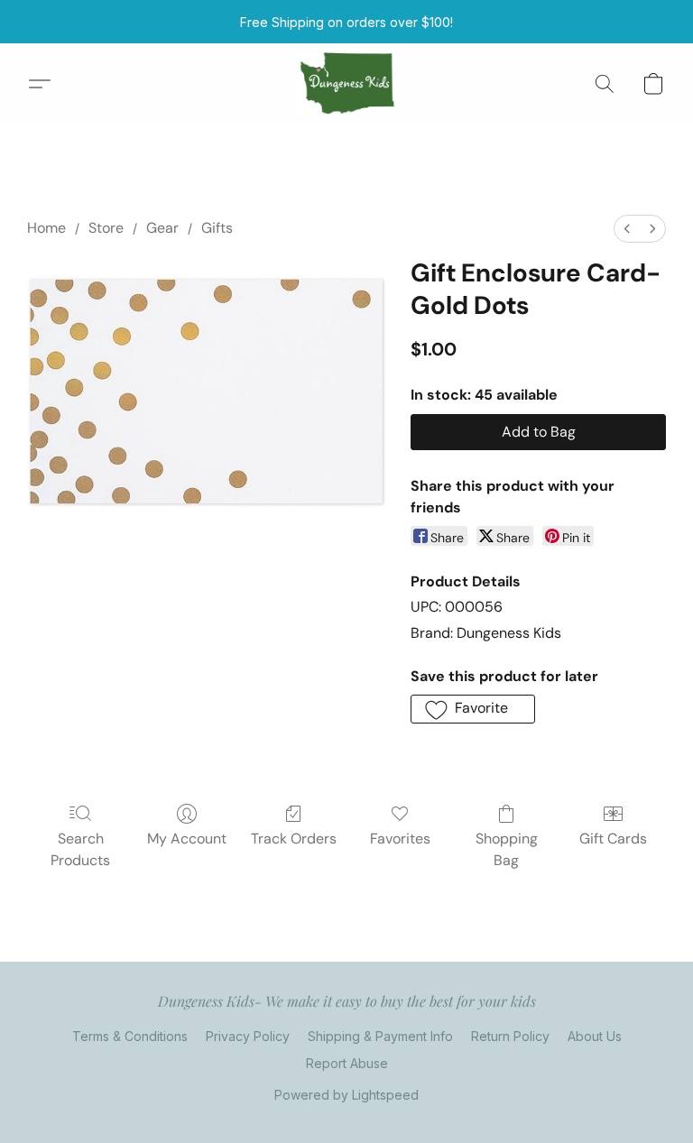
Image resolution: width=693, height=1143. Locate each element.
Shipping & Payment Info (380, 1036)
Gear (162, 227)
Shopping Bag (507, 849)
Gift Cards (613, 838)
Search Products (80, 849)
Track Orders (294, 838)
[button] (347, 83)
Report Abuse (347, 1063)
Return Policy (510, 1036)
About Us (595, 1036)
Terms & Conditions (130, 1036)
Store (106, 227)
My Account (186, 838)
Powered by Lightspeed (346, 1094)
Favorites (400, 838)
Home (46, 227)
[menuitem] (627, 229)
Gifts (217, 227)
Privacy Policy (248, 1036)
